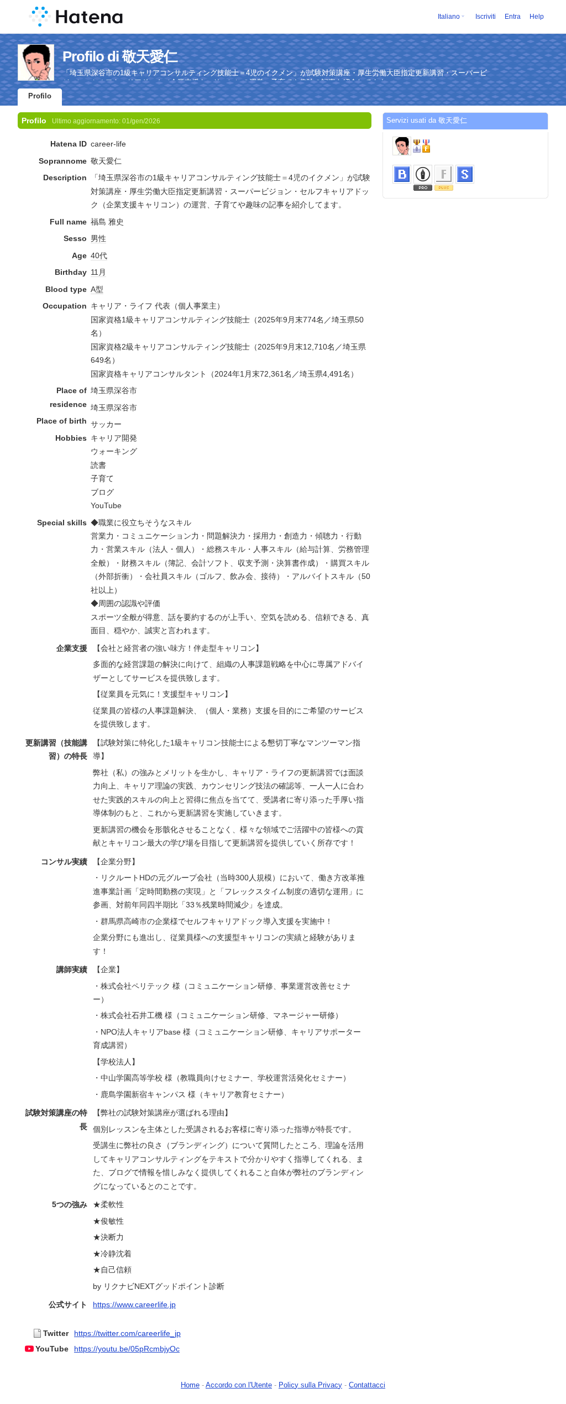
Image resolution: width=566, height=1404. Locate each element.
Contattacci (367, 1385)
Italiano (449, 16)
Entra (513, 16)
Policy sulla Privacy (310, 1385)
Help (537, 16)
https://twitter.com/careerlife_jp (127, 1333)
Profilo (39, 96)
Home (190, 1385)
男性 (98, 238)
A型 (97, 289)
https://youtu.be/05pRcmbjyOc (127, 1348)
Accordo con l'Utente (239, 1385)
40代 (99, 255)
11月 (98, 272)
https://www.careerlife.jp (134, 1304)
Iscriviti (485, 16)
